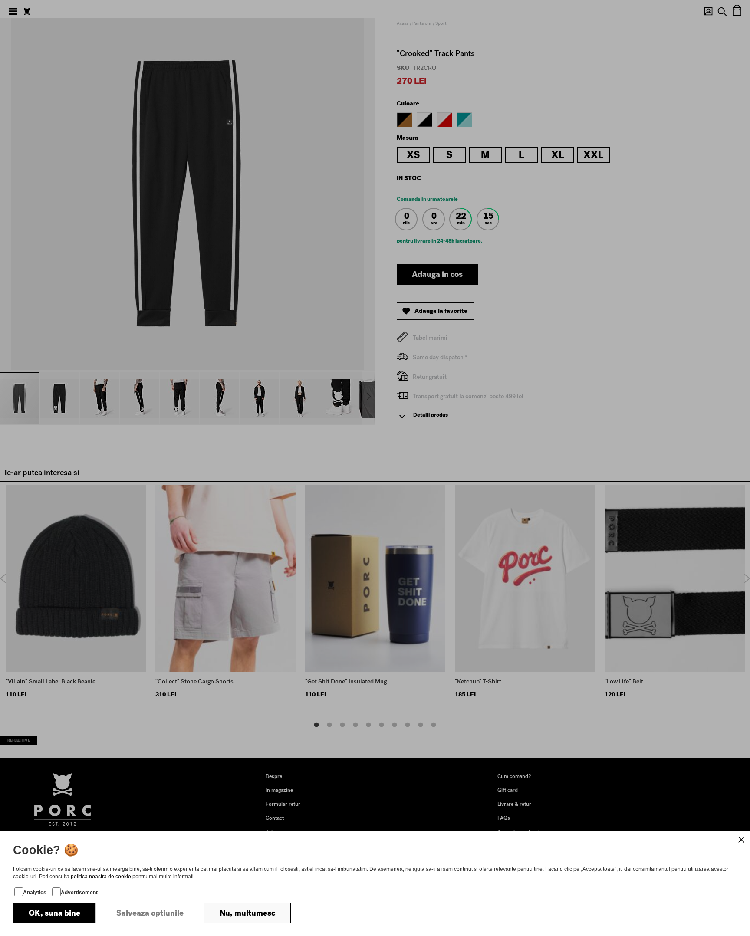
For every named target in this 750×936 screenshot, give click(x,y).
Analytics (34, 893)
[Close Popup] (741, 839)
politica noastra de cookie (101, 877)
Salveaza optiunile (150, 913)
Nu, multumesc (247, 913)
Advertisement (79, 893)
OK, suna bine (54, 913)
